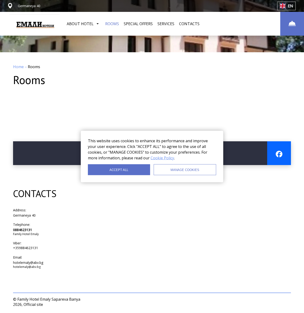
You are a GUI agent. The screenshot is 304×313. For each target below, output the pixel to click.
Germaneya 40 (24, 215)
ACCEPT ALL (118, 169)
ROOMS (112, 23)
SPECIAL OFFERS (138, 23)
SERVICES (165, 23)
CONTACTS (189, 23)
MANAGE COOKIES (185, 169)
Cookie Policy (162, 158)
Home (19, 66)
